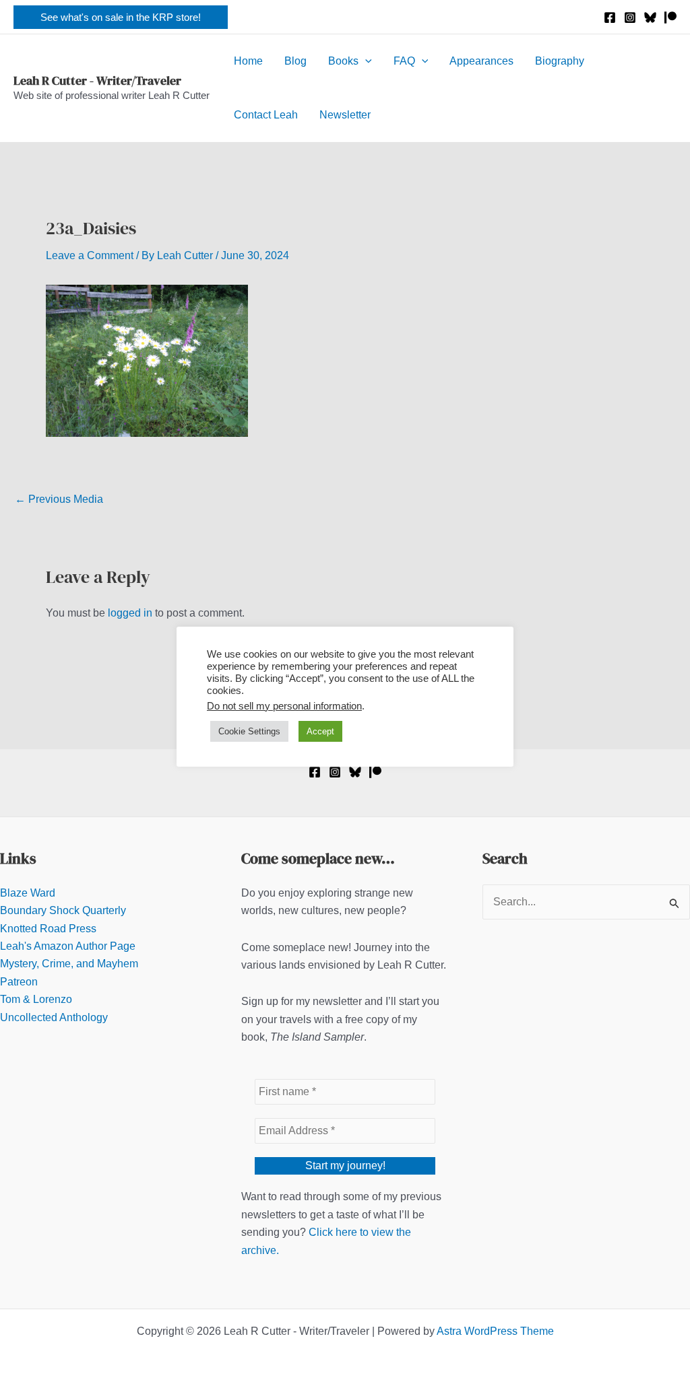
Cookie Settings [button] (249, 731)
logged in (130, 613)
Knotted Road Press (48, 928)
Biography (559, 61)
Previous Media (59, 499)
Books (343, 61)
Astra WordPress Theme (495, 1331)
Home (248, 61)
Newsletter (345, 114)
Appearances (481, 61)
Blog (295, 61)
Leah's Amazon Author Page (67, 946)
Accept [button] (320, 731)
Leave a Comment (89, 255)
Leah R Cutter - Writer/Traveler (97, 80)
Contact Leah (266, 114)
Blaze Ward (27, 893)
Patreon (19, 981)
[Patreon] (670, 17)
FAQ (404, 61)
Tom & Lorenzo (36, 999)
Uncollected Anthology (54, 1017)
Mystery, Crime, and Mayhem (69, 963)
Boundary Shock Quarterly (63, 910)
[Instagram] (630, 17)
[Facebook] (610, 17)
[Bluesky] (650, 17)
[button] (120, 17)
